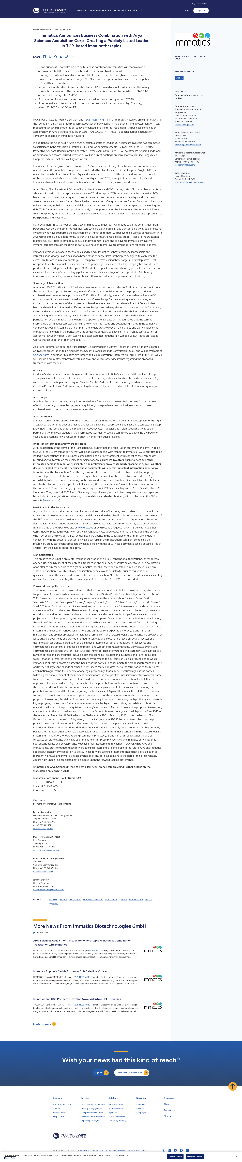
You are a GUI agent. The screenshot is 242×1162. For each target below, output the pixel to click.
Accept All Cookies (194, 1157)
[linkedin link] (169, 1150)
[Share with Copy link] (67, 57)
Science (148, 899)
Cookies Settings (175, 1157)
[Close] (236, 1157)
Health (124, 899)
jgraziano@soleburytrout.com (46, 850)
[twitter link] (163, 1150)
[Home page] (49, 10)
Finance (63, 899)
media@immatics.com (43, 871)
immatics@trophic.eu (43, 828)
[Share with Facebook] (56, 57)
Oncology (53, 903)
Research (53, 899)
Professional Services (93, 899)
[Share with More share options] (72, 57)
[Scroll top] (232, 1086)
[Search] (193, 4)
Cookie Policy (10, 1158)
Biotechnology (111, 899)
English (179, 78)
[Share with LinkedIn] (44, 57)
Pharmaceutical (136, 899)
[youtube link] (175, 1150)
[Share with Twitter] (50, 57)
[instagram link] (187, 1150)
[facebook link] (181, 1150)
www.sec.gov (41, 354)
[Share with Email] (61, 57)
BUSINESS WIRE (95, 119)
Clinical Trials (75, 899)
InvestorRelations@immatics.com (48, 889)
